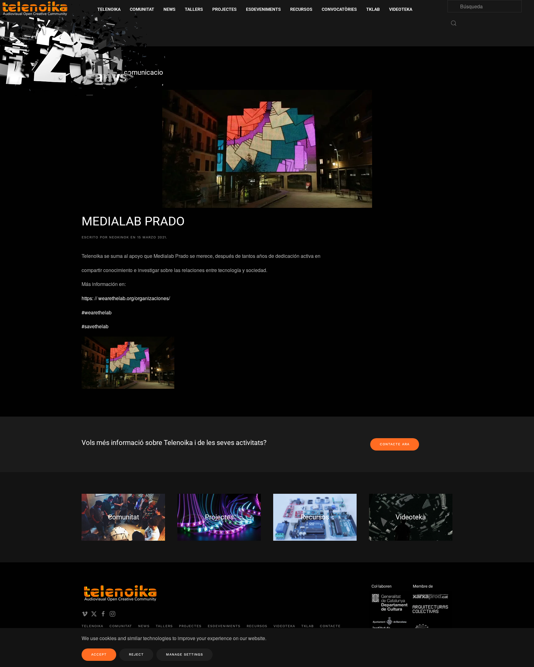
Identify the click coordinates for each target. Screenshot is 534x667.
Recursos (257, 626)
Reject (136, 654)
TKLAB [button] (373, 9)
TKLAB (307, 626)
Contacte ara (394, 444)
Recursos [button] (301, 9)
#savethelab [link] (95, 326)
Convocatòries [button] (339, 9)
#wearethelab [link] (97, 312)
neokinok (119, 237)
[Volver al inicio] (85, 52)
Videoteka (400, 9)
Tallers (194, 9)
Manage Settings (184, 654)
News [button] (169, 9)
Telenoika (92, 626)
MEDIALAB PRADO (133, 221)
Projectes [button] (224, 9)
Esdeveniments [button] (263, 9)
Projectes (190, 626)
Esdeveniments (224, 626)
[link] (126, 298)
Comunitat (120, 626)
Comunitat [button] (142, 9)
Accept (99, 654)
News (144, 626)
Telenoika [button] (109, 9)
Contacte (330, 626)
